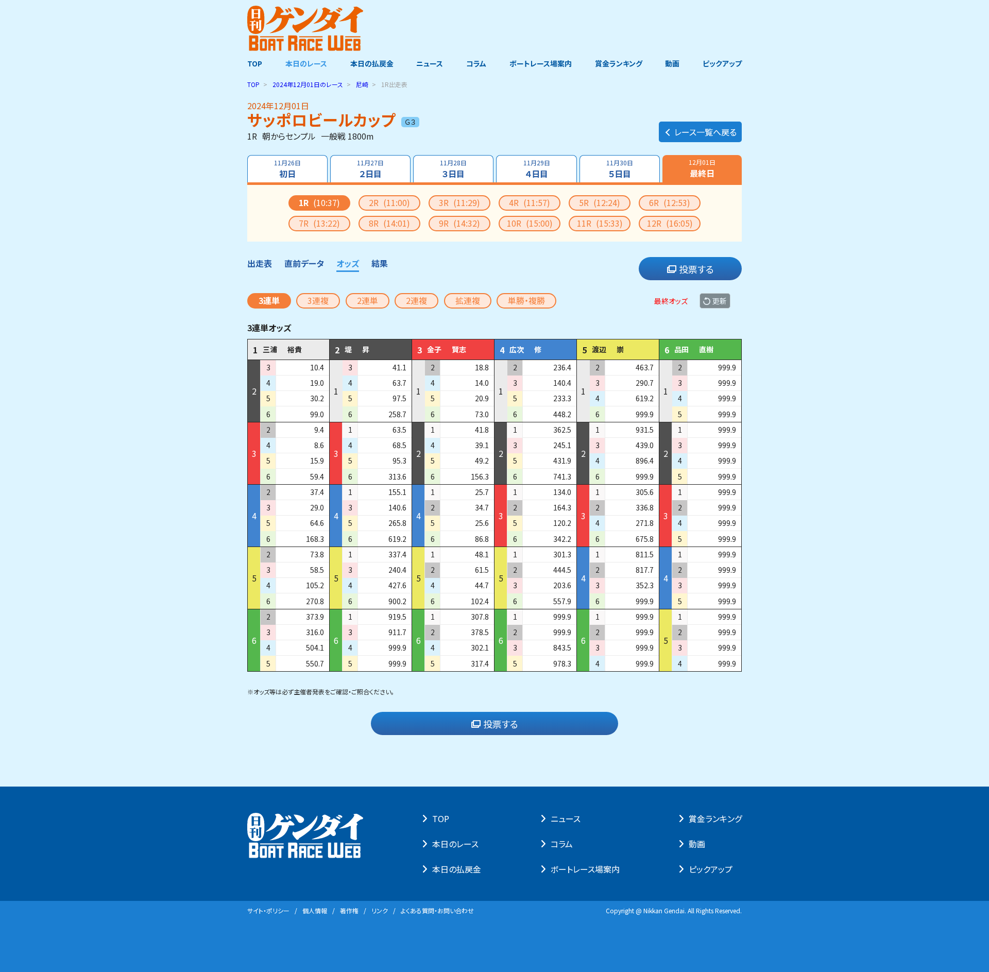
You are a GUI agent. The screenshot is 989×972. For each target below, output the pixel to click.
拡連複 (467, 300)
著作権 (349, 910)
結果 (379, 263)
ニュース (429, 63)
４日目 (536, 169)
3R (459, 202)
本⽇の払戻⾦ (456, 869)
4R (529, 202)
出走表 (259, 263)
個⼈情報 (314, 910)
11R (600, 223)
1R (319, 202)
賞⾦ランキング (715, 818)
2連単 (367, 300)
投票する (696, 269)
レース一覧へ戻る (705, 132)
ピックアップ (722, 63)
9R (459, 223)
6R (669, 202)
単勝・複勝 (526, 300)
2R (389, 202)
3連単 (269, 300)
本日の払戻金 (372, 63)
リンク (379, 910)
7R (319, 223)
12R (670, 223)
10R (530, 223)
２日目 (370, 169)
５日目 (619, 169)
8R (389, 223)
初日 (287, 169)
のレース (307, 84)
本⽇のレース (455, 844)
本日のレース (306, 63)
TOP (254, 63)
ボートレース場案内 (540, 63)
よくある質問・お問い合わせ (437, 910)
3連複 (318, 300)
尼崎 (362, 84)
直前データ (304, 263)
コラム (476, 63)
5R (599, 202)
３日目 (453, 169)
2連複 (416, 300)
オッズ (347, 263)
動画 (672, 63)
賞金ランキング (618, 63)
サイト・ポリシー (268, 910)
